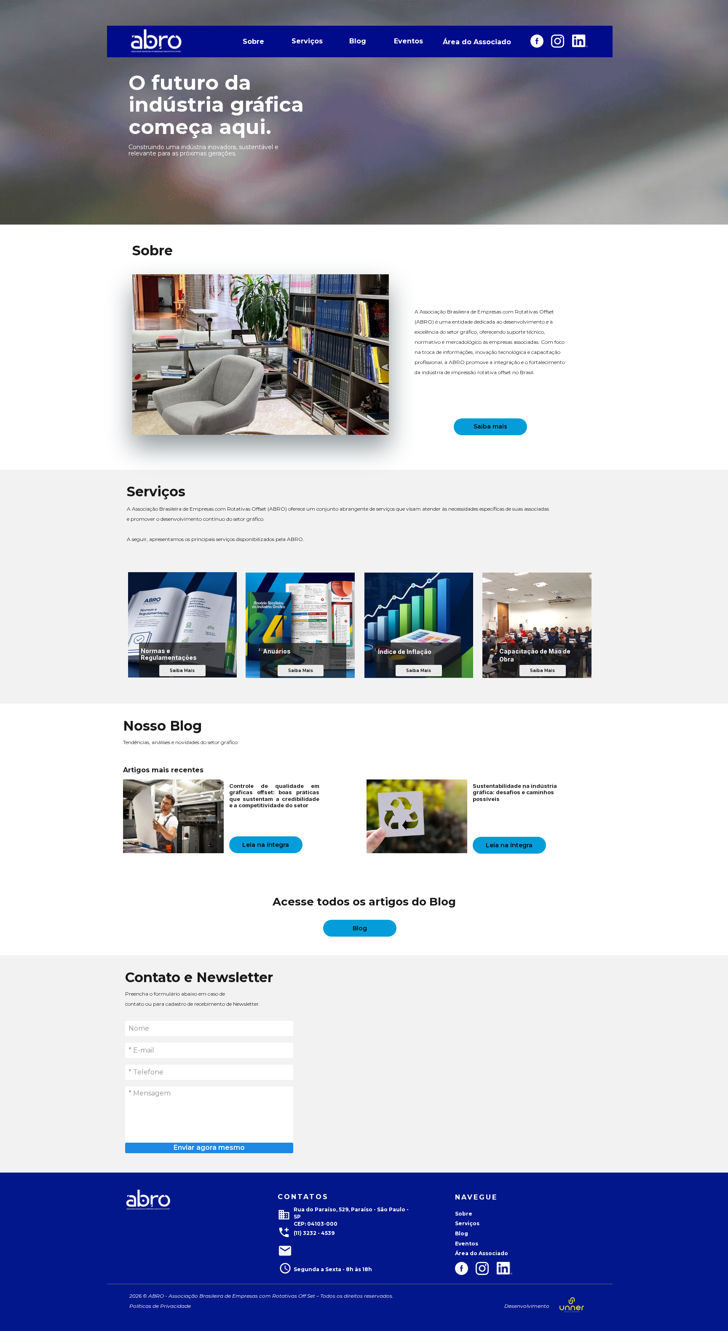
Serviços (307, 41)
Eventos (408, 41)
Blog (357, 41)
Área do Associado (477, 42)
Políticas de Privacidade (211, 1306)
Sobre (253, 41)
